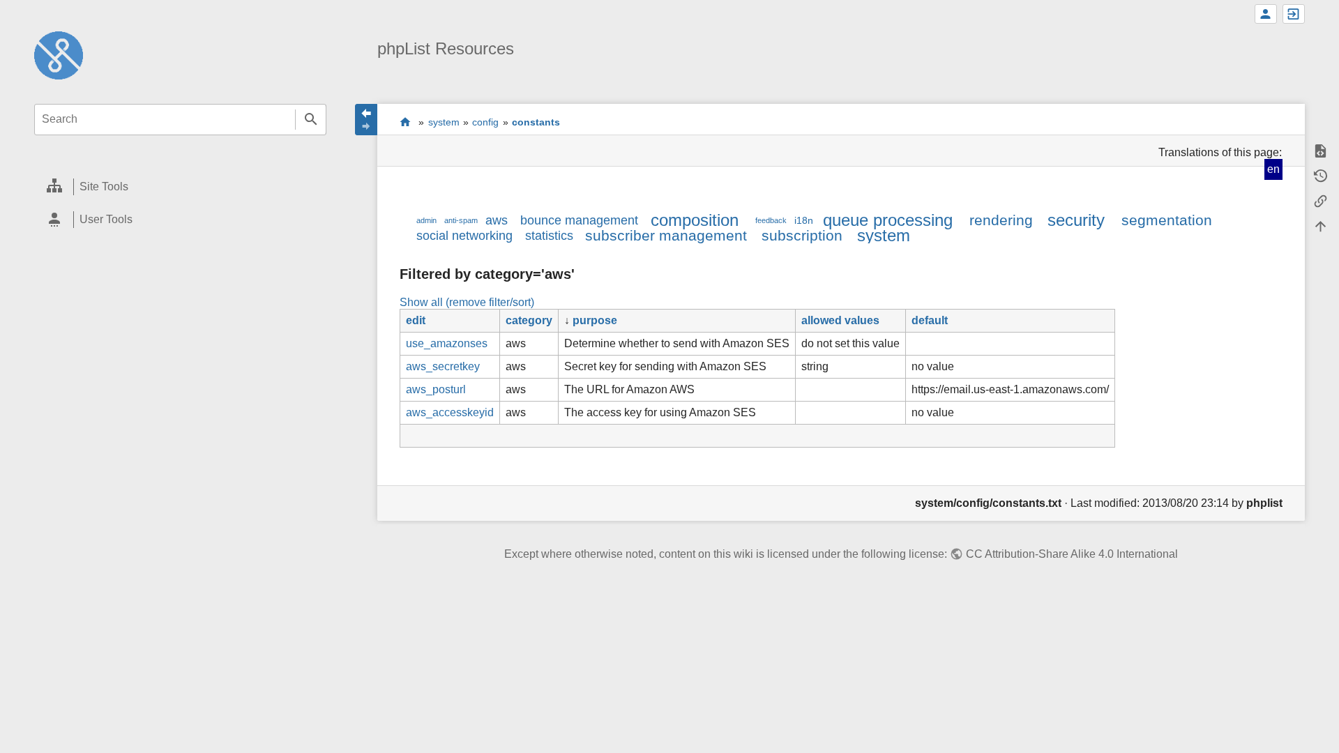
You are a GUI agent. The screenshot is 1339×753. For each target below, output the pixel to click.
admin (426, 220)
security (1076, 220)
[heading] (180, 187)
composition (695, 220)
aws (496, 220)
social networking (464, 236)
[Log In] (1294, 14)
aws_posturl (436, 389)
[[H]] (58, 55)
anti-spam (461, 220)
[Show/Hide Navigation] (366, 119)
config (485, 122)
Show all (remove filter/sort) (467, 302)
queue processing (888, 220)
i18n (803, 220)
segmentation (1166, 220)
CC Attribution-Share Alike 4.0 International (1071, 554)
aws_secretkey (443, 366)
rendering (1001, 220)
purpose (595, 320)
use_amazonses (446, 343)
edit (415, 320)
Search (310, 120)
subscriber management (666, 235)
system (444, 122)
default (929, 320)
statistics (549, 236)
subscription (802, 235)
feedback (771, 220)
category (529, 320)
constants (536, 122)
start (405, 121)
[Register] (1266, 14)
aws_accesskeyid (450, 412)
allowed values (840, 320)
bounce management (579, 220)
